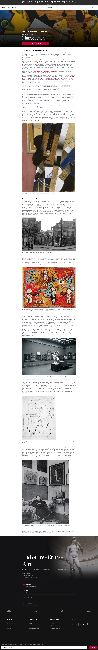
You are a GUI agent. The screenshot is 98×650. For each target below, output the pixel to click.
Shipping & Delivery (55, 628)
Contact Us (52, 623)
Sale (9, 7)
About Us (14, 7)
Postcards (9, 628)
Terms (84, 640)
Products (4, 7)
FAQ (51, 626)
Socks (8, 626)
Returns (52, 631)
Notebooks (10, 623)
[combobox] (44, 647)
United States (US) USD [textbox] (7, 647)
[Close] (97, 1)
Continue (93, 647)
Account (31, 626)
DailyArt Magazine (33, 628)
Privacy (89, 640)
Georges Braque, (44, 71)
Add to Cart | (35, 44)
